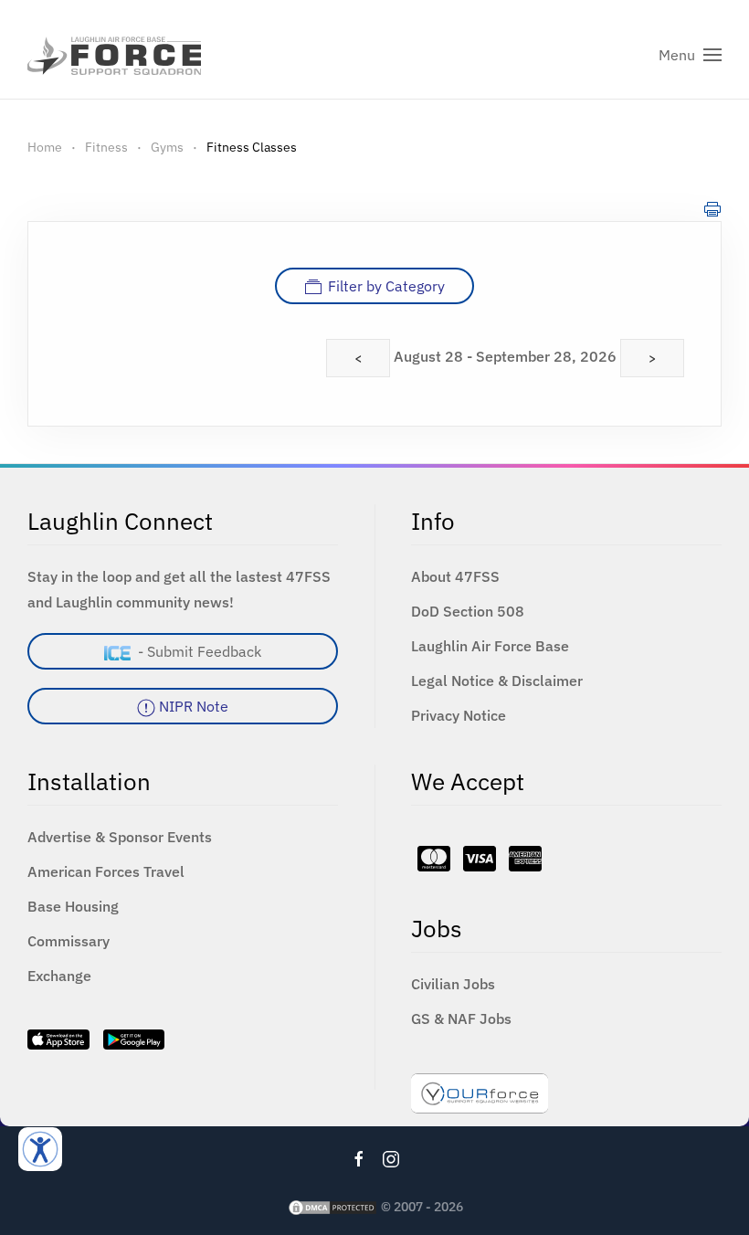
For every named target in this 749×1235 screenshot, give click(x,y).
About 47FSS (455, 576)
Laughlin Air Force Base (490, 646)
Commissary (68, 941)
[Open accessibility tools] (40, 1149)
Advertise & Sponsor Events (119, 837)
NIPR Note (191, 706)
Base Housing (73, 906)
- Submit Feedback (196, 651)
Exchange (59, 975)
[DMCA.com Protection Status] (332, 1206)
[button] (690, 54)
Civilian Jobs (453, 984)
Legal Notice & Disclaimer (497, 680)
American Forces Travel (106, 871)
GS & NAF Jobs (461, 1018)
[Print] (712, 208)
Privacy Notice (458, 715)
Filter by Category (386, 286)
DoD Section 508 (467, 611)
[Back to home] (114, 54)
